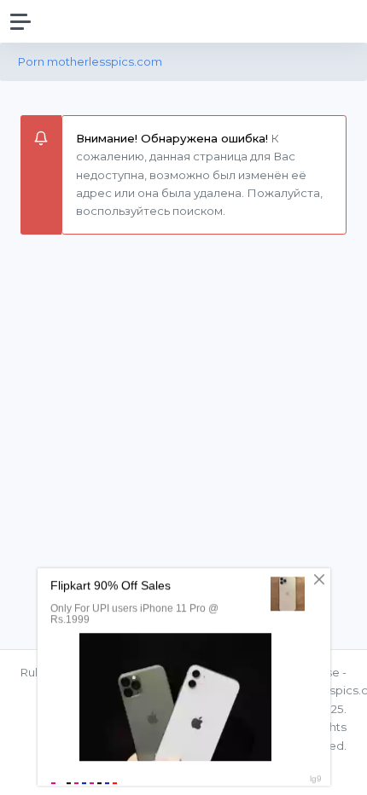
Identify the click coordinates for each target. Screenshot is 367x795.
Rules (35, 672)
